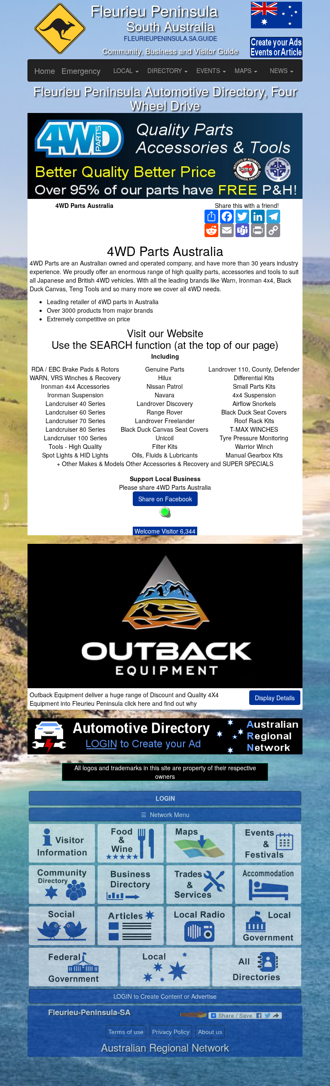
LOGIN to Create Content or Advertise (165, 996)
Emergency (81, 70)
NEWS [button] (279, 70)
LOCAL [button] (123, 70)
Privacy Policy (170, 1031)
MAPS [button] (244, 70)
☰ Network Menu (165, 814)
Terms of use (126, 1031)
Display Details (275, 697)
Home (44, 70)
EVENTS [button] (209, 70)
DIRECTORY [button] (165, 70)
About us (210, 1031)
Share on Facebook (165, 498)
